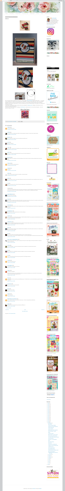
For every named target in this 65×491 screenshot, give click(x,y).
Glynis (8, 178)
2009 (48, 464)
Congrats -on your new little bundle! (53, 445)
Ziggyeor (8, 270)
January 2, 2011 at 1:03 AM (11, 213)
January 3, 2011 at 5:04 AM (11, 230)
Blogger (40, 488)
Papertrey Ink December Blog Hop (53, 426)
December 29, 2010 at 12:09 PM (11, 196)
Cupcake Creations (51, 433)
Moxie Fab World (29, 100)
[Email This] (18, 121)
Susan (8, 227)
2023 (48, 406)
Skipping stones (30, 105)
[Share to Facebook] (21, 121)
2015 (48, 416)
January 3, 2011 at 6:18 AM (11, 236)
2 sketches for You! (50, 446)
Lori (8, 255)
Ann (8, 183)
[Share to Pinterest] (22, 121)
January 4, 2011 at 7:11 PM (11, 275)
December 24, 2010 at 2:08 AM (11, 139)
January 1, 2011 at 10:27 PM (11, 208)
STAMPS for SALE (48, 13)
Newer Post (7, 309)
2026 (48, 403)
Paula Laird (9, 163)
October (49, 455)
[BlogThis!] (19, 121)
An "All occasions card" (51, 447)
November (49, 454)
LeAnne (8, 245)
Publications (32, 13)
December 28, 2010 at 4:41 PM (11, 165)
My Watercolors (25, 13)
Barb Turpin (9, 157)
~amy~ (8, 147)
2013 (48, 418)
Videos (42, 13)
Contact (37, 13)
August (49, 458)
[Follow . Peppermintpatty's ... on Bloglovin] (51, 395)
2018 (48, 412)
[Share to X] (20, 121)
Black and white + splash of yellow (53, 434)
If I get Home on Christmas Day (52, 444)
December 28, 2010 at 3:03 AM (11, 160)
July (49, 459)
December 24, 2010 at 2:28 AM (11, 144)
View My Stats (49, 399)
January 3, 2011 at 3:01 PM (11, 242)
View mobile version (25, 311)
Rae (8, 233)
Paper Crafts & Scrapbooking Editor (12, 239)
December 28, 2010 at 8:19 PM (11, 170)
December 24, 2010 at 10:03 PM (11, 149)
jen (7, 250)
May (49, 461)
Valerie (8, 173)
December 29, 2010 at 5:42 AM (11, 185)
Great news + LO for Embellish (52, 439)
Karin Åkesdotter (53, 18)
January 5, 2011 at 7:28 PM (11, 306)
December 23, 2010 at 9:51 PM (11, 134)
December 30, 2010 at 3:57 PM (11, 202)
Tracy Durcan (9, 283)
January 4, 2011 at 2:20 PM (11, 247)
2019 (48, 411)
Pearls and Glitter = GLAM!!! (52, 431)
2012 (48, 419)
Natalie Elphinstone (10, 194)
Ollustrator (34, 488)
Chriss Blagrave (9, 265)
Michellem (8, 137)
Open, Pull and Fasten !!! (51, 451)
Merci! (49, 440)
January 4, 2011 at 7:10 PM (11, 267)
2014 (48, 417)
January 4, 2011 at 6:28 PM (11, 252)
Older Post (42, 309)
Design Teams (18, 13)
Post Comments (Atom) (12, 313)
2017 (48, 413)
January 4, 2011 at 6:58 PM (11, 262)
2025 (48, 404)
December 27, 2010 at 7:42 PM (11, 154)
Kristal (8, 288)
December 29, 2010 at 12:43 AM (11, 180)
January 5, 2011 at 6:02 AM (11, 301)
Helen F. (8, 152)
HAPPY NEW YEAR (51, 427)
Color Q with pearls (51, 438)
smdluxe (8, 127)
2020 (48, 410)
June (49, 460)
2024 (48, 405)
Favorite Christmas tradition (52, 425)
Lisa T (8, 142)
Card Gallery (11, 13)
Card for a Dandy (50, 428)
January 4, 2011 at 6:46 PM (11, 257)
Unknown (8, 168)
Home (6, 13)
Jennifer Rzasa (9, 221)
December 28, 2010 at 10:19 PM (11, 175)
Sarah (8, 199)
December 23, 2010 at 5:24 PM (11, 129)
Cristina (8, 132)
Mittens (49, 432)
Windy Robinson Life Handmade (12, 298)
